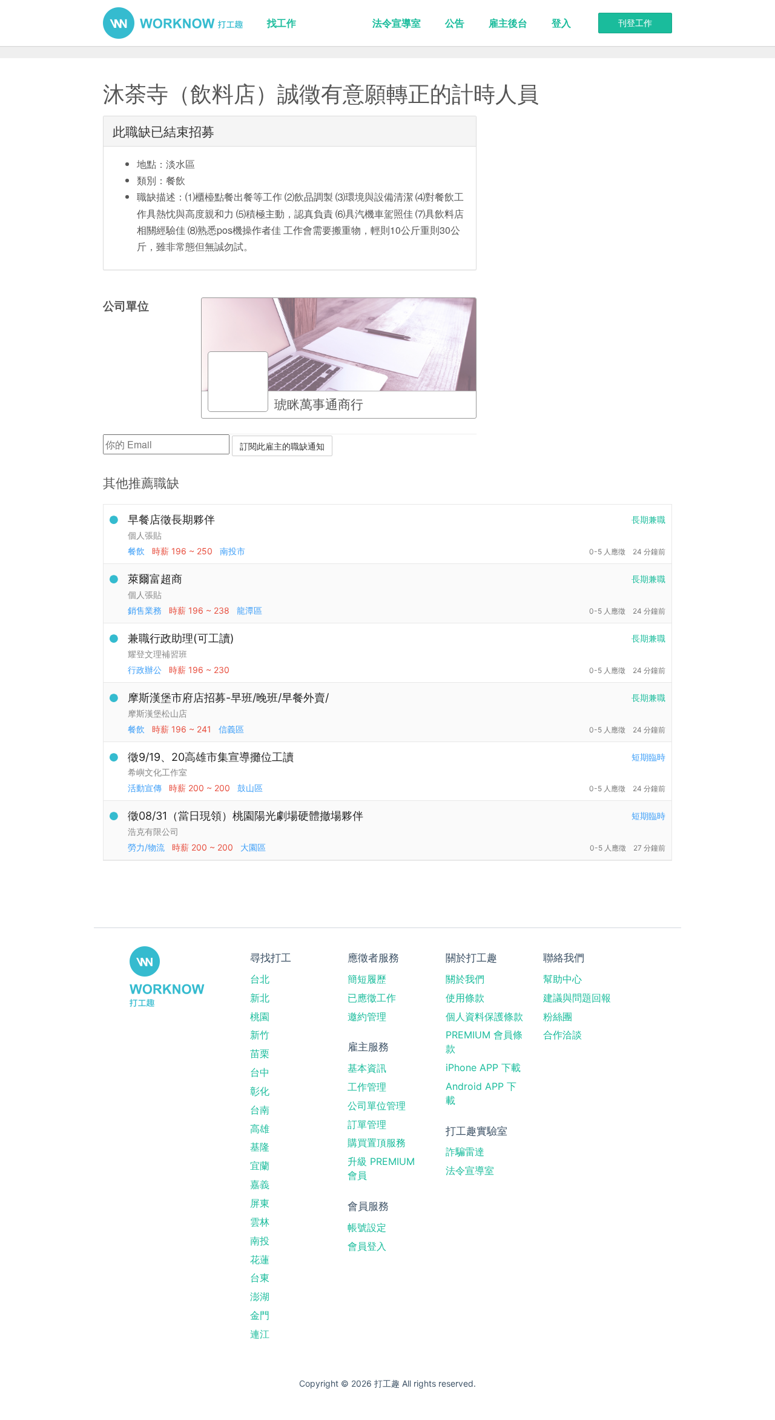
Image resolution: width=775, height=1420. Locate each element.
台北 (259, 979)
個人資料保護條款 (484, 1016)
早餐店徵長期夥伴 (171, 519)
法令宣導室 (396, 23)
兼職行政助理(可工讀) (181, 638)
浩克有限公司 (153, 831)
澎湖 (259, 1296)
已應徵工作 (372, 998)
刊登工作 (635, 23)
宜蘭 (259, 1166)
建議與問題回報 (577, 998)
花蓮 (259, 1259)
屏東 (259, 1203)
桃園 (259, 1016)
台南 (259, 1110)
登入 (561, 23)
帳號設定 (367, 1227)
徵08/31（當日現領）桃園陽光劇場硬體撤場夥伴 (245, 815)
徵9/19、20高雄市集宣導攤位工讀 (211, 757)
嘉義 (259, 1184)
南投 (259, 1241)
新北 (259, 998)
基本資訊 (367, 1068)
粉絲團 (557, 1016)
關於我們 (465, 979)
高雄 (259, 1129)
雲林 (259, 1222)
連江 (259, 1334)
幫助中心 (562, 979)
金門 (259, 1315)
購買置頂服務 (377, 1142)
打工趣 (173, 23)
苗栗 (259, 1053)
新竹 (259, 1035)
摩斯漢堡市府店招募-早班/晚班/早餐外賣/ (228, 697)
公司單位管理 (377, 1106)
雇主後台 (508, 23)
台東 (259, 1278)
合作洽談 (562, 1035)
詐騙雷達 (465, 1152)
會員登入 (367, 1246)
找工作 (281, 23)
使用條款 (465, 998)
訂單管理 (367, 1124)
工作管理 (367, 1087)
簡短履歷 (367, 979)
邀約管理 (367, 1016)
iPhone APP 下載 (483, 1067)
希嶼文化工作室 (157, 772)
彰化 (259, 1091)
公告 (454, 23)
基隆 (259, 1147)
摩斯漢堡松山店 (157, 713)
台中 (259, 1072)
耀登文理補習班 (157, 654)
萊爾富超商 (155, 578)
